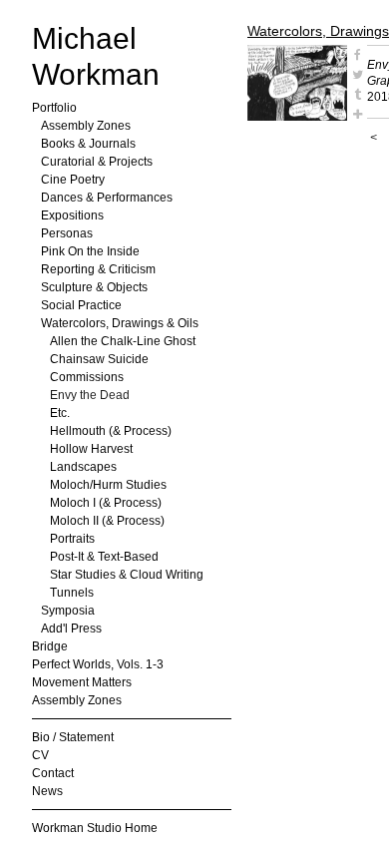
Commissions (87, 377)
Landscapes (83, 467)
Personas (67, 233)
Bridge (50, 646)
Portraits (72, 539)
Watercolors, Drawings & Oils (119, 323)
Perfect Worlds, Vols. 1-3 (98, 664)
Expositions (72, 215)
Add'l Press (71, 628)
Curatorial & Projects (97, 162)
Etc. (60, 413)
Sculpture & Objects (94, 287)
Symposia (68, 611)
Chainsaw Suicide (99, 359)
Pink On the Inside (90, 251)
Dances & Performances (107, 198)
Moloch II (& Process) (107, 521)
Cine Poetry (73, 180)
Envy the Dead (90, 395)
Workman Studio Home (95, 828)
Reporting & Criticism (98, 269)
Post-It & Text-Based (104, 557)
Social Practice (81, 305)
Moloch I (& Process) (106, 503)
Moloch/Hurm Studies (108, 485)
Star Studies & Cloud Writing (126, 575)
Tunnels (72, 593)
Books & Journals (88, 144)
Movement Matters (82, 682)
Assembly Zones (86, 126)
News (47, 791)
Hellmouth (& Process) (111, 431)
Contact (53, 773)
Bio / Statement (73, 737)
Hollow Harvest (91, 449)
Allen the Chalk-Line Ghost (122, 341)
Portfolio (54, 108)
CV (40, 755)
